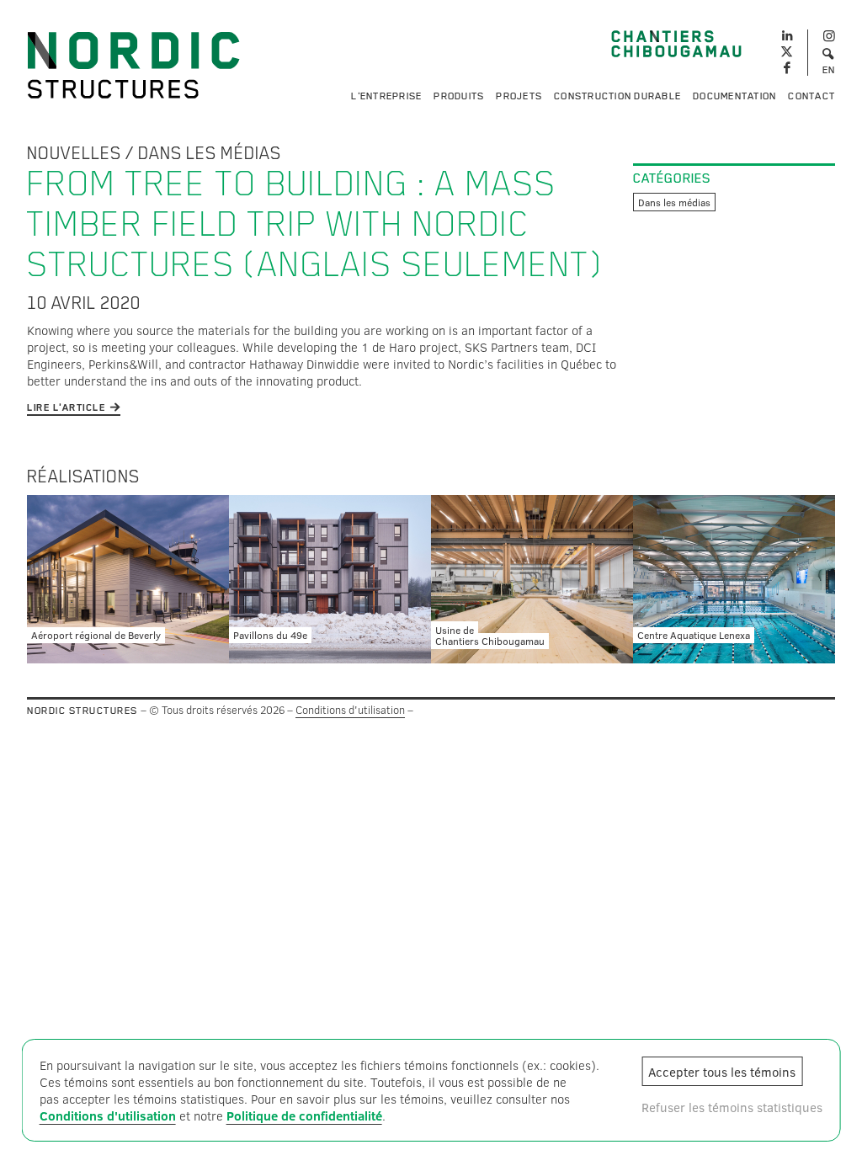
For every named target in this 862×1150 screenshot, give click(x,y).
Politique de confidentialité (304, 1115)
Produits (459, 96)
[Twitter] (786, 52)
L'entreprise (386, 96)
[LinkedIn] (786, 33)
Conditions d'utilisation (350, 709)
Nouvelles (74, 153)
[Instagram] (828, 36)
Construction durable (617, 96)
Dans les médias (209, 153)
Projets (519, 96)
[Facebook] (786, 68)
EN (829, 70)
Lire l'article (66, 407)
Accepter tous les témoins (721, 1071)
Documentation (734, 96)
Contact (811, 96)
